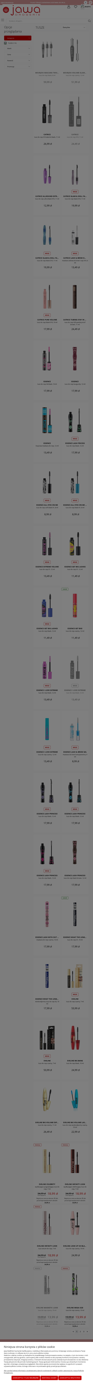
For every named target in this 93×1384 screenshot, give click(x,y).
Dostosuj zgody (49, 1378)
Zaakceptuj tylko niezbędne (26, 1378)
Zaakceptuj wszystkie (70, 1378)
